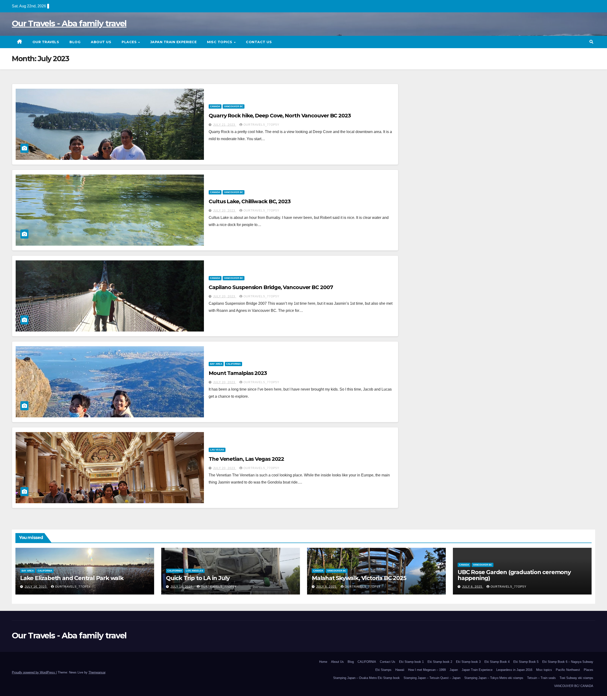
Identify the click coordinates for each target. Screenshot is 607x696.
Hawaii (399, 670)
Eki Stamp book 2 (440, 662)
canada (215, 106)
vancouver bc (233, 106)
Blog (74, 42)
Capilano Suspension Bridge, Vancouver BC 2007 (271, 287)
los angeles (194, 570)
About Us (101, 42)
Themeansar (96, 672)
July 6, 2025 (326, 586)
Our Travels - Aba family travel (69, 23)
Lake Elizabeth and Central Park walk (72, 578)
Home (323, 662)
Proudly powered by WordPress (34, 672)
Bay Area (216, 364)
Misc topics (220, 42)
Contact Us (259, 42)
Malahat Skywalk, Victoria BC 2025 (359, 578)
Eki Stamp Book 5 (525, 662)
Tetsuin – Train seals (541, 678)
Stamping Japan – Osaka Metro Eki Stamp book (366, 678)
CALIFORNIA (367, 662)
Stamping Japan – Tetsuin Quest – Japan (432, 678)
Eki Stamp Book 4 (497, 662)
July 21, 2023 (224, 124)
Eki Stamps (383, 670)
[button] (591, 42)
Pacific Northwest (568, 670)
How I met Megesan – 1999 (427, 670)
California (233, 364)
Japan (454, 670)
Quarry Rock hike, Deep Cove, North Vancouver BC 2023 (280, 115)
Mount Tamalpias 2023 (238, 373)
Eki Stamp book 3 (468, 662)
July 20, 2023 (224, 210)
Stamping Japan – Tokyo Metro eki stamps (493, 678)
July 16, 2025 (36, 586)
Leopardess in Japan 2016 (514, 670)
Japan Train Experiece (173, 42)
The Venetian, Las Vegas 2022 (246, 459)
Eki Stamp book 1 (411, 662)
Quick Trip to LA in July (198, 578)
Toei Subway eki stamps (576, 678)
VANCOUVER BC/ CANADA (573, 686)
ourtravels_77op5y (261, 124)
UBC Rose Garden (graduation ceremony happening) (514, 575)
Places (130, 42)
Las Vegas (217, 449)
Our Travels (45, 42)
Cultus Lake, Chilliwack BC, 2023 (249, 201)
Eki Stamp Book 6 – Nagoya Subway (567, 662)
